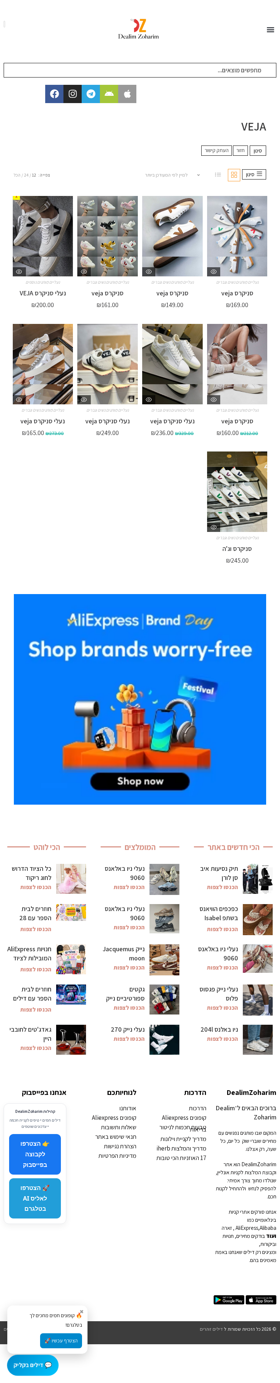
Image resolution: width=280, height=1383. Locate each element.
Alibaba (268, 1227)
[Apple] (127, 94)
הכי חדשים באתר (233, 847)
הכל (17, 175)
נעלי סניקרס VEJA (43, 293)
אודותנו (127, 1108)
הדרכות (195, 1092)
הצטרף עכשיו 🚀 (61, 1340)
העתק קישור (217, 150)
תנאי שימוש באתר (115, 1137)
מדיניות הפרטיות (117, 1156)
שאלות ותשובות (118, 1127)
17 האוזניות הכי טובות (181, 1158)
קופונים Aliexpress (184, 1118)
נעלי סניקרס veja (172, 421)
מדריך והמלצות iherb (181, 1148)
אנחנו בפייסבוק (44, 1092)
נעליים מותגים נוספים (43, 282)
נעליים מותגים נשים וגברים (237, 282)
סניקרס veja (237, 293)
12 (34, 175)
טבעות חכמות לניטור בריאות (182, 1128)
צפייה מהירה (213, 271)
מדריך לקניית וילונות (183, 1139)
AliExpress (247, 1227)
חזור (240, 150)
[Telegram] (91, 94)
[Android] (109, 94)
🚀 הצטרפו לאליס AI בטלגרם (35, 1198)
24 (26, 175)
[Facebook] (54, 94)
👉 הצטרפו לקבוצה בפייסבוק (35, 1154)
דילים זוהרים (211, 1329)
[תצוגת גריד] (234, 175)
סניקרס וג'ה (237, 548)
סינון (258, 150)
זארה (227, 1227)
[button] (270, 29)
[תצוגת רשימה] (218, 175)
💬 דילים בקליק (32, 1365)
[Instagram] (72, 94)
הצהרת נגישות (120, 1146)
